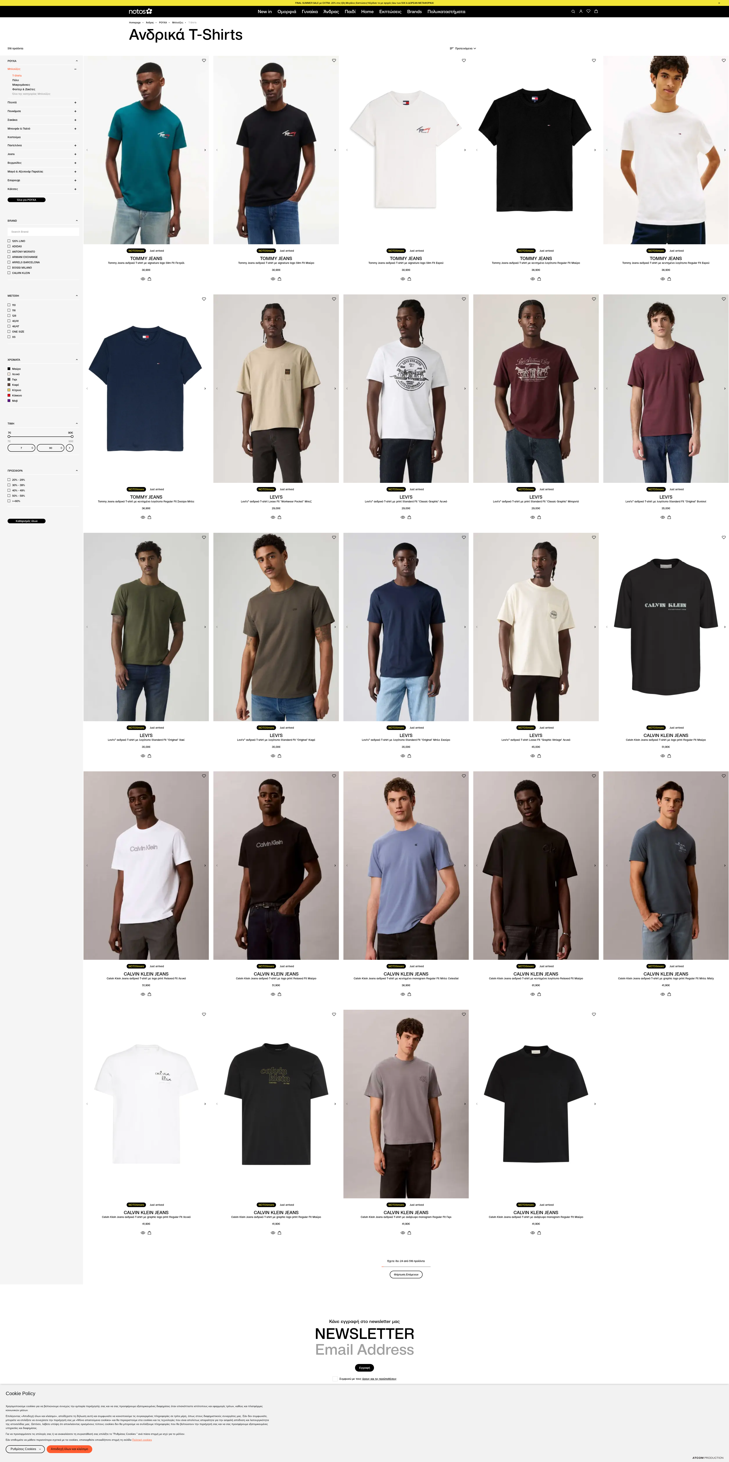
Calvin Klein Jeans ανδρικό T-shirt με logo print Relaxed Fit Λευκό (146, 978)
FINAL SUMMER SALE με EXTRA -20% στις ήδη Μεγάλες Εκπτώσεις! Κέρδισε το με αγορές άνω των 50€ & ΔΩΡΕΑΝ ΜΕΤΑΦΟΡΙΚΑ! (364, 3)
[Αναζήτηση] (573, 11)
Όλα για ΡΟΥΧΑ (26, 200)
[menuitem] (265, 11)
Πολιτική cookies (142, 1439)
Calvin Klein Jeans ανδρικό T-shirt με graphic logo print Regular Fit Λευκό (146, 1217)
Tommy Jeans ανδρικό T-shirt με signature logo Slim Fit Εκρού (405, 263)
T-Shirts (17, 75)
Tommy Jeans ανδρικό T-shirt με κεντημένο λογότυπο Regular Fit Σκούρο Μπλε (146, 501)
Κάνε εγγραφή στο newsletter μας (364, 1321)
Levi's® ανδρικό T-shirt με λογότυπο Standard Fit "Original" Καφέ (276, 740)
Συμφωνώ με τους (368, 1379)
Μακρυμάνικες (21, 84)
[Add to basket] (149, 279)
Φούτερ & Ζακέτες (23, 89)
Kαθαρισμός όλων (27, 521)
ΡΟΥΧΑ (163, 22)
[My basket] (596, 11)
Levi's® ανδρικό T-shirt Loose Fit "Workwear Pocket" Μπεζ (276, 501)
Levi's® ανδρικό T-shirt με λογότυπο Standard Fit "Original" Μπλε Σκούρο (406, 740)
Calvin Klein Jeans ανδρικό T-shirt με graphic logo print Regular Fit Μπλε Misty (666, 978)
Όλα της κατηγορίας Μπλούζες (31, 94)
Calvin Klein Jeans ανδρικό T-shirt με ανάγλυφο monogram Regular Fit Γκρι (406, 1217)
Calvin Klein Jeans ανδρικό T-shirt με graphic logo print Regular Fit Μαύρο (276, 1217)
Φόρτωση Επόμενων (406, 1274)
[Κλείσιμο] (719, 3)
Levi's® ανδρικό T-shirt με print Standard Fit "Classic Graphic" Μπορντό (536, 501)
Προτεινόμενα (463, 48)
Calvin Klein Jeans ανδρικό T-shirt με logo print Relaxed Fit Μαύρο (276, 978)
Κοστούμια (14, 137)
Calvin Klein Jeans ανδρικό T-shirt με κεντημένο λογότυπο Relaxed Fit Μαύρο (536, 978)
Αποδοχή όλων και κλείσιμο (69, 1449)
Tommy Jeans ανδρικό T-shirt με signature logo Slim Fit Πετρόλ (146, 263)
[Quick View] (143, 279)
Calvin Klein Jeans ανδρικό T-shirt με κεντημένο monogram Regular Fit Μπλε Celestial (406, 978)
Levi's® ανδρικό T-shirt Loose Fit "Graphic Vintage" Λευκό (536, 740)
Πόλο (15, 80)
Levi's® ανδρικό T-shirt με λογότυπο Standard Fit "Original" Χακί (146, 740)
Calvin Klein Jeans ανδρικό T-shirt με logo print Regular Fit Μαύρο (666, 740)
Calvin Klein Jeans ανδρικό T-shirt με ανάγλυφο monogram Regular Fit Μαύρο (536, 1217)
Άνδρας (150, 22)
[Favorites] (588, 11)
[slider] (9, 436)
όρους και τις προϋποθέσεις (379, 1379)
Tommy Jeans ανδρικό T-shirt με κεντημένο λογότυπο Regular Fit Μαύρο (536, 263)
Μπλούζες (177, 22)
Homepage (135, 22)
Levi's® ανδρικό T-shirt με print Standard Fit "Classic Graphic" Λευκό (406, 501)
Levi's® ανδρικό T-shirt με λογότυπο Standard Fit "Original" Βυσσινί (666, 501)
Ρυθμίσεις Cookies (23, 1449)
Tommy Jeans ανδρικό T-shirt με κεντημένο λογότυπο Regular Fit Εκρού (665, 263)
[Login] (581, 11)
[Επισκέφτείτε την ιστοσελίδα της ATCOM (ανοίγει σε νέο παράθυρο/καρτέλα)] (708, 1457)
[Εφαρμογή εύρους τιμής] (69, 448)
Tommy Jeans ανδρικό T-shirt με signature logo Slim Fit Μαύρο (276, 263)
